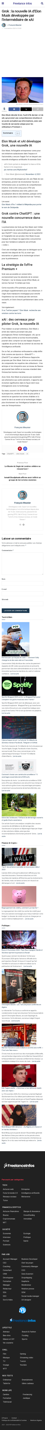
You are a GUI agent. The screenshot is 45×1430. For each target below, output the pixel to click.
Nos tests (7, 1376)
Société (6, 1229)
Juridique (26, 1398)
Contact (14, 1418)
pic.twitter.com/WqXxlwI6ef (15, 170)
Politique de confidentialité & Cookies (14, 1420)
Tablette (6, 1383)
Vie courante (8, 1343)
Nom (3, 579)
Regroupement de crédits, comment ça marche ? (20, 908)
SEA (4, 1292)
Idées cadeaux (28, 1383)
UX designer (26, 1300)
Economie (7, 1234)
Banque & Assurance (32, 1211)
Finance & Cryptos (11, 1207)
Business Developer (29, 1259)
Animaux (6, 1332)
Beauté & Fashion (29, 1332)
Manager (6, 1285)
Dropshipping (26, 1278)
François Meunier (15, 25)
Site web (5, 599)
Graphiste (25, 1281)
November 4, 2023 (33, 174)
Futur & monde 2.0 (10, 1193)
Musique (6, 1358)
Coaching (6, 1266)
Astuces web (8, 1189)
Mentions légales (36, 1420)
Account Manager (10, 1259)
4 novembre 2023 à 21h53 (12, 28)
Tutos (5, 1200)
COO (23, 1270)
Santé (25, 1241)
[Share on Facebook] (14, 109)
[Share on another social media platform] (37, 109)
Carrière (6, 1394)
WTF (5, 1369)
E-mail (4, 589)
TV (4, 1361)
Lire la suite (14, 674)
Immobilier (28, 1219)
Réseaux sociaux (9, 1197)
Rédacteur (7, 1289)
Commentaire (8, 550)
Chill (4, 1350)
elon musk (20, 454)
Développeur (8, 1278)
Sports (24, 1339)
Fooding (25, 1335)
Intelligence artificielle (30, 1193)
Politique (27, 1237)
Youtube (23, 1365)
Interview (6, 1237)
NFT (4, 1222)
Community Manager (29, 1266)
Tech (4, 1185)
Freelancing (27, 1394)
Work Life (7, 1390)
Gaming (23, 1354)
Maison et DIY (8, 1339)
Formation (7, 1281)
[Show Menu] (3, 3)
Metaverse (25, 1197)
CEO (4, 1263)
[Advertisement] (22, 53)
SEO (4, 1296)
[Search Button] (42, 3)
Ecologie (26, 1234)
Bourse (6, 1215)
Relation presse (27, 1289)
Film (4, 1354)
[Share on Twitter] (26, 109)
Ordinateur (7, 1380)
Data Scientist (27, 1274)
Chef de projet (27, 1263)
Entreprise (25, 1189)
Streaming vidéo (26, 1358)
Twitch (23, 1361)
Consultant (7, 1270)
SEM (23, 1292)
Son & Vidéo (8, 1300)
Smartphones (27, 1380)
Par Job (5, 1254)
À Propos (5, 1418)
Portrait (6, 1241)
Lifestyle (7, 1328)
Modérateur (26, 1285)
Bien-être (6, 1335)
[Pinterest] (20, 449)
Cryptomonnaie (9, 1219)
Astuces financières (11, 1211)
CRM (5, 1274)
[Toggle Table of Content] (16, 133)
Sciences (6, 1245)
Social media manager (30, 1296)
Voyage (6, 1365)
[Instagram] (25, 449)
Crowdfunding (29, 1215)
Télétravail (7, 1402)
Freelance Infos (22, 3)
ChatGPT (10, 454)
